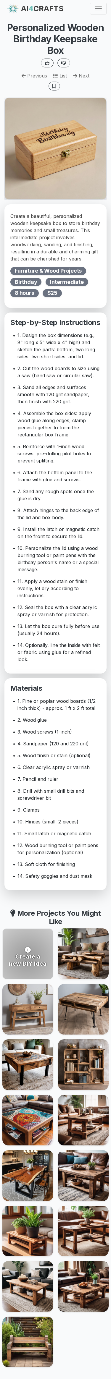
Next (83, 76)
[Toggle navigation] (98, 8)
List (62, 76)
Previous (36, 76)
